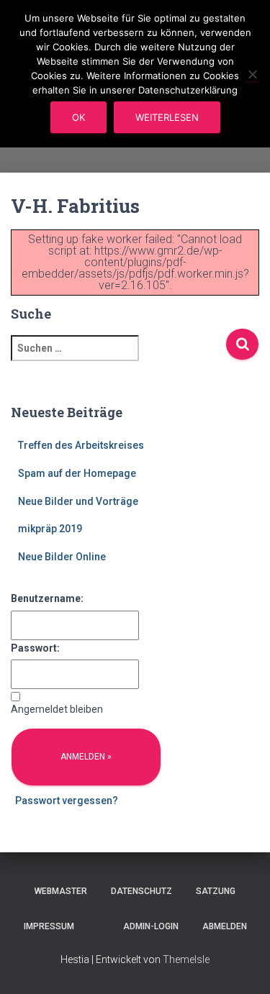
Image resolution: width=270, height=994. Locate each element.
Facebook (98, 925)
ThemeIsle (186, 959)
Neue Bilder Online (62, 556)
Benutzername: (47, 598)
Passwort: (35, 648)
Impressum (49, 926)
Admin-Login (151, 926)
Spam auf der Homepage (77, 473)
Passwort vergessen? (66, 800)
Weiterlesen (167, 117)
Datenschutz (141, 891)
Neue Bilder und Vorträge (78, 501)
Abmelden (224, 926)
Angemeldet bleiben (57, 709)
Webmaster (61, 891)
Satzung (215, 891)
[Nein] (252, 74)
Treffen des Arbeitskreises (81, 445)
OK (78, 117)
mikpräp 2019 (50, 528)
